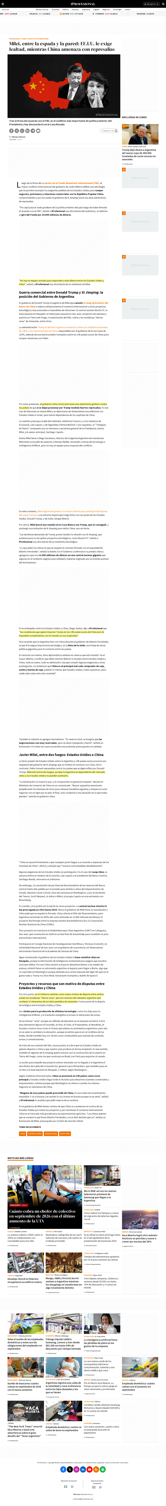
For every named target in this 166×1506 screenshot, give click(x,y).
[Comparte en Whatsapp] (22, 131)
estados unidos (35, 1133)
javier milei (65, 1133)
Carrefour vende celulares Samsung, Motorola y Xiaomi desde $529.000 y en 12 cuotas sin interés (102, 1408)
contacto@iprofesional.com (83, 1499)
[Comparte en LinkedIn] (27, 131)
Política (66, 10)
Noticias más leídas (21, 1158)
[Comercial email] (93, 1487)
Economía (55, 10)
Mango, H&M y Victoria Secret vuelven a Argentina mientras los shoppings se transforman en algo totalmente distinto (64, 1283)
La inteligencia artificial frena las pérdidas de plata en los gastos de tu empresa (100, 1343)
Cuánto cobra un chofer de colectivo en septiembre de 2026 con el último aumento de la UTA (42, 1216)
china (22, 1133)
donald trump (51, 1133)
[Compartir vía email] (38, 131)
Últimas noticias (42, 10)
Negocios (106, 10)
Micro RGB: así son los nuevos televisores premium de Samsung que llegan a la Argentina (100, 1195)
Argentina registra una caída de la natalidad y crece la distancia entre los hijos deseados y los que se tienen (63, 1387)
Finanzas (75, 10)
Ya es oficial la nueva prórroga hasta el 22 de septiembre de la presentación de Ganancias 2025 (102, 1238)
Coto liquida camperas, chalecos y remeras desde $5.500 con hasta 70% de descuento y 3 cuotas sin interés (101, 1283)
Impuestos (86, 10)
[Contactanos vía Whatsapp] (72, 1486)
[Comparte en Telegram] (33, 131)
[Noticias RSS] (96, 1469)
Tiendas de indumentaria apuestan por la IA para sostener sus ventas (101, 1258)
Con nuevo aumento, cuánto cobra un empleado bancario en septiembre (101, 1429)
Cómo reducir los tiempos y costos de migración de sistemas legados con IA (101, 1216)
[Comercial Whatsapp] (100, 1487)
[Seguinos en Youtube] (90, 1469)
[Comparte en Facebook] (11, 131)
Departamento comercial (97, 1482)
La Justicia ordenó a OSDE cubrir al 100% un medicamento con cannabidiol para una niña (25, 1238)
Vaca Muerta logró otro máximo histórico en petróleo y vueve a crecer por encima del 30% (139, 1238)
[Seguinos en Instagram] (76, 1469)
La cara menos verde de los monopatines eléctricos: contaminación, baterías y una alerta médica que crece (99, 1366)
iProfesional (14, 39)
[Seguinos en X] (70, 1469)
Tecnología (117, 10)
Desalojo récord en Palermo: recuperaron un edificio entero (25, 1280)
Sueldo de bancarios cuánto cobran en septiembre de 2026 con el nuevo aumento (24, 1387)
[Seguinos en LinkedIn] (83, 1469)
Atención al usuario (69, 1481)
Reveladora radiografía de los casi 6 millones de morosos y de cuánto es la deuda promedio (64, 1238)
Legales (96, 10)
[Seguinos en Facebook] (63, 1469)
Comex (127, 10)
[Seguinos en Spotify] (103, 1469)
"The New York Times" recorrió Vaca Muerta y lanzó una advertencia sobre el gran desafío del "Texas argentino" (25, 1431)
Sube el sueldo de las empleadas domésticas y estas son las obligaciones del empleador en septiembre (25, 1344)
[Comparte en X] (17, 131)
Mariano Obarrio (18, 137)
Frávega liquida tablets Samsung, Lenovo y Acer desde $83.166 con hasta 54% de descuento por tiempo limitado (63, 1344)
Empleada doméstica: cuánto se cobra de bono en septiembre (63, 1429)
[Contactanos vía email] (65, 1486)
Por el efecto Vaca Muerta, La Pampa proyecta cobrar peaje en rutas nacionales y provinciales (100, 1386)
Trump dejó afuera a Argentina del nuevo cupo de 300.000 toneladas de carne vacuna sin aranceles (139, 154)
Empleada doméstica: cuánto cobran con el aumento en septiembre (138, 1387)
